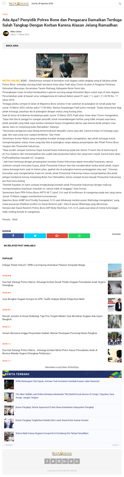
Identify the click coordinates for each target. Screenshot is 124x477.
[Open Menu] (4, 3)
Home (5, 14)
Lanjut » (116, 445)
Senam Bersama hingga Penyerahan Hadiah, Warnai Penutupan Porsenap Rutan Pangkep (49, 333)
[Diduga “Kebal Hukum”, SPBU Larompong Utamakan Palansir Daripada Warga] (115, 271)
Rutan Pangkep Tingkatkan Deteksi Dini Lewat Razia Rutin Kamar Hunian (52, 420)
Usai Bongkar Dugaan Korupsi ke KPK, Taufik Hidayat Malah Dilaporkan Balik (43, 299)
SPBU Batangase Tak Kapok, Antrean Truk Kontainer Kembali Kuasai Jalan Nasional (57, 381)
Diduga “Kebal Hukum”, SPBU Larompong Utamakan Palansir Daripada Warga (43, 265)
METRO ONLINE (70, 471)
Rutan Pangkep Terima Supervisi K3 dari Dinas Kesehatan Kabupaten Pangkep (55, 407)
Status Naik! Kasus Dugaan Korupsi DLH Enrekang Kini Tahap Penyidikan (52, 433)
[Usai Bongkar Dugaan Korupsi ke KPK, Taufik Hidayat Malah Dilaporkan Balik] (115, 305)
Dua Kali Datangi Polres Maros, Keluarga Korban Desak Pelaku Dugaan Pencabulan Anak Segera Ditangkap (53, 284)
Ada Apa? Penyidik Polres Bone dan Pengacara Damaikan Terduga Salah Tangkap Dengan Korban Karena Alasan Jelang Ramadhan (62, 22)
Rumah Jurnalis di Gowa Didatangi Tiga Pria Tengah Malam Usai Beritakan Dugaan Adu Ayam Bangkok (52, 318)
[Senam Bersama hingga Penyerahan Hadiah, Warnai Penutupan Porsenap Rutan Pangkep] (115, 339)
